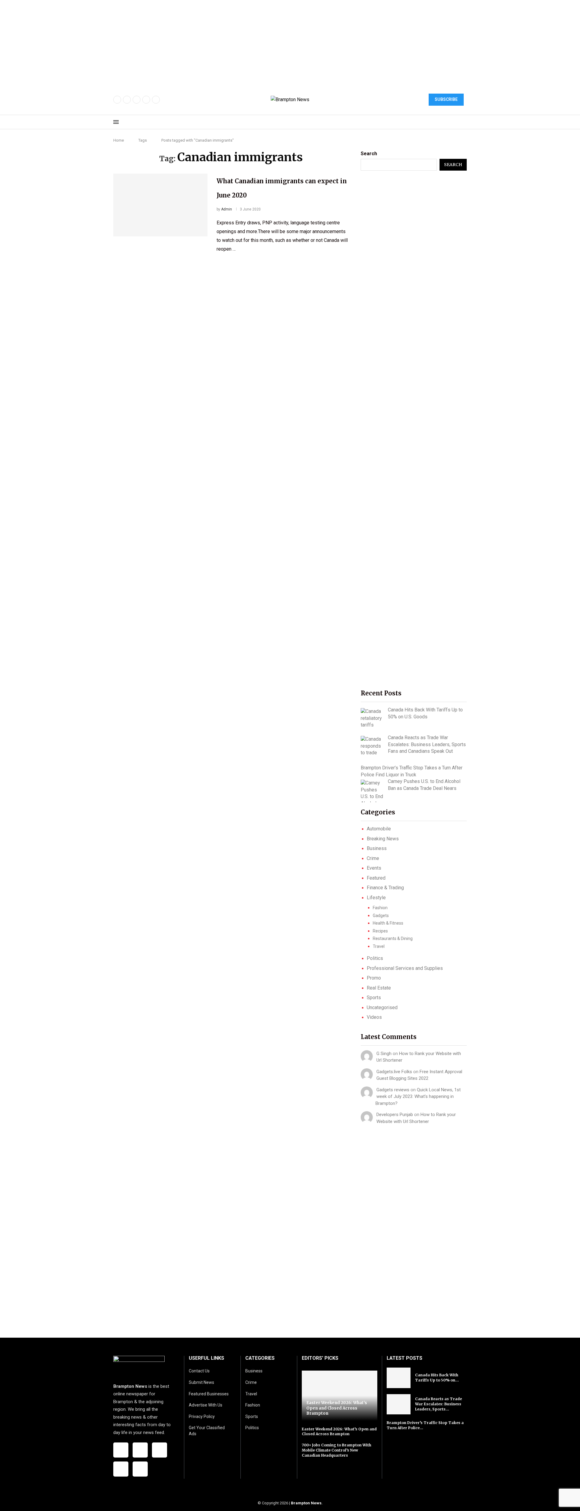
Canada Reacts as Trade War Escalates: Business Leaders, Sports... (438, 1404)
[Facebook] (117, 100)
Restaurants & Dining (393, 938)
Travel (379, 946)
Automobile (379, 829)
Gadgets (381, 915)
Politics (375, 958)
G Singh (384, 1053)
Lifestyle (376, 897)
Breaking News (383, 839)
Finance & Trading (385, 887)
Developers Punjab (394, 1114)
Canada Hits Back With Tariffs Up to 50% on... (437, 1377)
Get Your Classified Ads (207, 1430)
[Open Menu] (116, 122)
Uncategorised (382, 1007)
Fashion (380, 907)
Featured (376, 878)
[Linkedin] (156, 100)
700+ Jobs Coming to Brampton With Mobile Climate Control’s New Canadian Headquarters (336, 1450)
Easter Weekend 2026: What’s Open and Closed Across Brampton (336, 1408)
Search (369, 153)
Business (377, 848)
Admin (226, 209)
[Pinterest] (146, 100)
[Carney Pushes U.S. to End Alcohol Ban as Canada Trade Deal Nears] (372, 791)
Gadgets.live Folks (394, 1071)
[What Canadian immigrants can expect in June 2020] (160, 205)
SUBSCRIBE (446, 99)
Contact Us (199, 1370)
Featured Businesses (209, 1393)
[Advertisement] (181, 42)
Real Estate (379, 988)
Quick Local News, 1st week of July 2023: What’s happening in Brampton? (418, 1096)
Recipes (380, 931)
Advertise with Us (205, 1405)
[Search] (464, 122)
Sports (374, 997)
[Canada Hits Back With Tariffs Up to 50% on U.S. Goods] (372, 718)
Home (118, 140)
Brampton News (306, 1503)
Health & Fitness (388, 923)
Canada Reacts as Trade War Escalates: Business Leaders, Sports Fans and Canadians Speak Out (427, 744)
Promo (374, 978)
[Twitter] (127, 100)
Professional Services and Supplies (405, 968)
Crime (373, 858)
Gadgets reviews (392, 1089)
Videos (374, 1017)
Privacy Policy (202, 1416)
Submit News (201, 1382)
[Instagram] (136, 100)
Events (374, 868)
